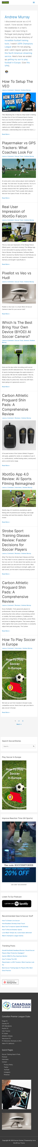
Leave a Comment (8, 90)
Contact (4, 1062)
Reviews (17, 418)
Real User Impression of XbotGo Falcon (14, 211)
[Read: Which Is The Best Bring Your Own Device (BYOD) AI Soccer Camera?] (19, 354)
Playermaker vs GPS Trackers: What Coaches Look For (19, 147)
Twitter (6, 1067)
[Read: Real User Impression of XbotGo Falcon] (19, 232)
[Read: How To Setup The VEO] (19, 102)
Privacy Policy (8, 1064)
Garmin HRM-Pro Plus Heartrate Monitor (14, 956)
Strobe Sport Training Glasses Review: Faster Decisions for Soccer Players (16, 540)
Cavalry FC (5, 1023)
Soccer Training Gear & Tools (11, 1054)
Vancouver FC (6, 1038)
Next (19, 724)
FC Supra (5, 1033)
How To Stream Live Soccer (11, 920)
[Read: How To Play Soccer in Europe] (14, 675)
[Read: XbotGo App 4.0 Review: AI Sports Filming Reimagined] (19, 498)
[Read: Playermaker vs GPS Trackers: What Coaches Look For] (19, 168)
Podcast (4, 1057)
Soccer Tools (19, 156)
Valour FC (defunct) (8, 1043)
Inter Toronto (6, 1031)
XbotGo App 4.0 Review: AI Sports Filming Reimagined (18, 479)
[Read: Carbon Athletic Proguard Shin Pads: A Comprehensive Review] (19, 435)
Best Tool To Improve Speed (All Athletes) (15, 926)
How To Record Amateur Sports (12, 929)
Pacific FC (5, 1028)
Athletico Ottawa (7, 1036)
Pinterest (7, 1074)
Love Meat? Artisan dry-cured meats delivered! (17, 932)
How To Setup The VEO (9, 959)
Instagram (7, 1072)
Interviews (18, 487)
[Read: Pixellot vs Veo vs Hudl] (19, 293)
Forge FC (5, 1021)
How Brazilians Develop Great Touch (13, 923)
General (17, 90)
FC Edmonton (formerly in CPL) (12, 1041)
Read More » (6, 134)
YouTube (6, 1069)
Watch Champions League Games (12, 935)
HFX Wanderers (7, 1026)
